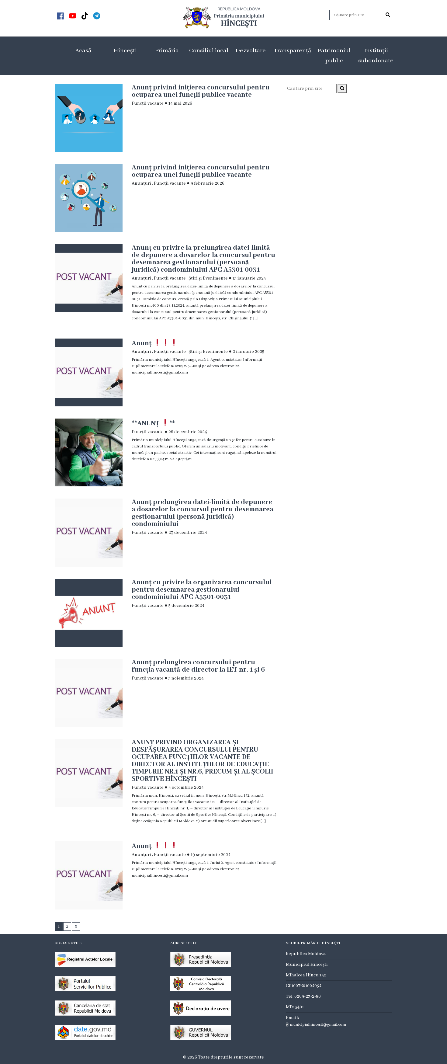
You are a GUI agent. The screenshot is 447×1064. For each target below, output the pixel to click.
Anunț (142, 343)
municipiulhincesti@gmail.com (318, 1024)
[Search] (388, 15)
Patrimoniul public (334, 55)
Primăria (167, 50)
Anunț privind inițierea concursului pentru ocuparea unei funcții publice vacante (200, 91)
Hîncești (125, 50)
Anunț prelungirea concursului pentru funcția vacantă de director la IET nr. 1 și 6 (198, 666)
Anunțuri (141, 183)
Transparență (292, 50)
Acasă (83, 50)
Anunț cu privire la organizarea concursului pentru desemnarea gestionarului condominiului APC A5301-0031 (202, 590)
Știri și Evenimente (208, 278)
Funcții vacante (148, 103)
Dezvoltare (250, 50)
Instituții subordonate (375, 55)
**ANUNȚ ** (153, 423)
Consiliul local (208, 50)
